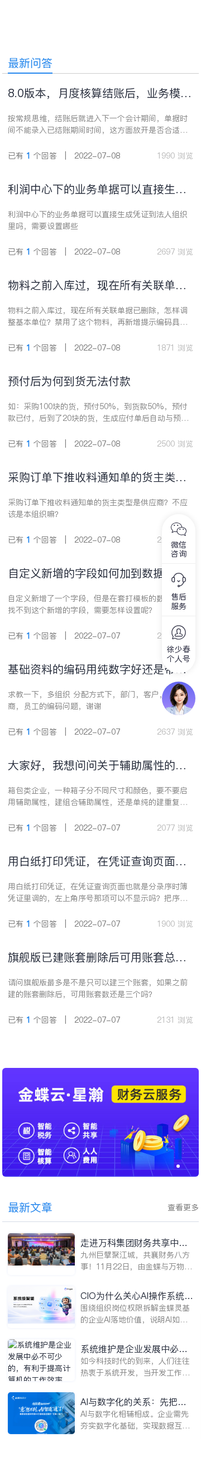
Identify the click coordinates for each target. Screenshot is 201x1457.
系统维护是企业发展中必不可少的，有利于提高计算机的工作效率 (134, 1349)
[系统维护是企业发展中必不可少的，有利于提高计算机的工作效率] (41, 1360)
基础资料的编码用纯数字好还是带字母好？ (97, 670)
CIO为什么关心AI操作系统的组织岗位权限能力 (136, 1296)
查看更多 (183, 1207)
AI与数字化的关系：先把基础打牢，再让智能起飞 (133, 1402)
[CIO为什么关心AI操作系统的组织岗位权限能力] (41, 1307)
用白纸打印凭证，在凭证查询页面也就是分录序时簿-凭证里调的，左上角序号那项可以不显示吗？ (100, 862)
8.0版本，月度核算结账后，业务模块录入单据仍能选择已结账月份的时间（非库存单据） (100, 93)
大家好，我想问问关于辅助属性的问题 (97, 766)
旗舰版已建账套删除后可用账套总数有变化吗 (97, 958)
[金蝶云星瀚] (100, 1073)
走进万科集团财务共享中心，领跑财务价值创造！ (129, 1242)
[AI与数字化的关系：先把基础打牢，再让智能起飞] (41, 1413)
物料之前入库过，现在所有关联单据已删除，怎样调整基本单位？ (97, 285)
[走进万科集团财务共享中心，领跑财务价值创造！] (41, 1254)
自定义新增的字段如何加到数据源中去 (97, 573)
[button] (178, 1166)
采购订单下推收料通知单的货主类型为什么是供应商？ (97, 477)
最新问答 (30, 63)
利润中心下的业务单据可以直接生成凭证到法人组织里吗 (97, 189)
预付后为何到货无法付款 (69, 381)
